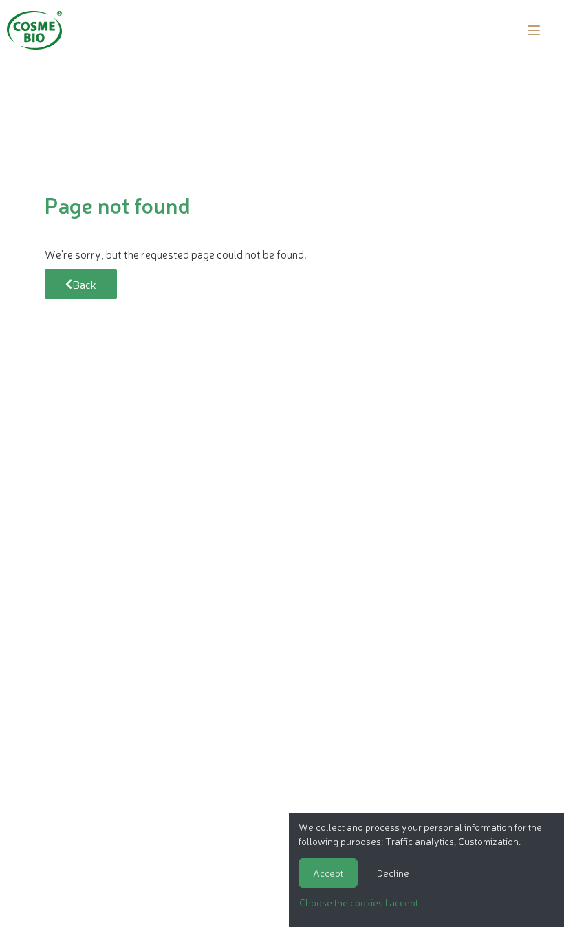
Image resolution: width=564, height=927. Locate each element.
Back (84, 284)
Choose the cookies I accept (358, 902)
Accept (328, 872)
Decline (393, 872)
